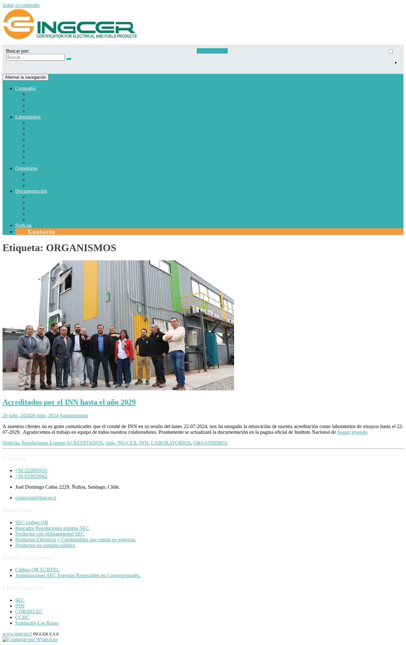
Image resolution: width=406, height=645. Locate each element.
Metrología (39, 162)
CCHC (22, 617)
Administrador (73, 415)
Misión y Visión (44, 99)
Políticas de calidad (47, 105)
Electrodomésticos (46, 122)
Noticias (23, 225)
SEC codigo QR (31, 522)
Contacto (41, 231)
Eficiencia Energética (49, 151)
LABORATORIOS (171, 443)
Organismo (26, 168)
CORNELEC (29, 611)
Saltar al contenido (21, 5)
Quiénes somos (43, 94)
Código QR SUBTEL (37, 569)
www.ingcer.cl (17, 633)
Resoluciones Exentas (43, 443)
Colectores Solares (46, 185)
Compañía (25, 88)
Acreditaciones (43, 208)
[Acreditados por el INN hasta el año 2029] (118, 388)
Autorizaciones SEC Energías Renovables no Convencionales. (78, 575)
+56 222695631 (31, 470)
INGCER (127, 443)
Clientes (36, 111)
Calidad (35, 219)
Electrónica (39, 139)
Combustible (40, 128)
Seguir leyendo (352, 432)
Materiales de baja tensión (54, 134)
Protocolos (38, 196)
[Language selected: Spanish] (393, 59)
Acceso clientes (212, 51)
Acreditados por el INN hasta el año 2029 (69, 402)
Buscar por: (17, 51)
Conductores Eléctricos (51, 145)
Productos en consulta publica (45, 545)
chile (110, 443)
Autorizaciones (43, 179)
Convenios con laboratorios (55, 214)
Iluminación (40, 157)
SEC (20, 600)
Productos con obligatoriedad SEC (49, 534)
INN (143, 443)
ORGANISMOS (210, 443)
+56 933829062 (31, 476)
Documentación (31, 191)
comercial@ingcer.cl (35, 497)
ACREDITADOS (84, 443)
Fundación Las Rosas (36, 623)
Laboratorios (28, 117)
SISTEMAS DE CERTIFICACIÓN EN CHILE (77, 174)
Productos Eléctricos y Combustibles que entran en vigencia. (75, 539)
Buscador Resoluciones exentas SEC (52, 528)
